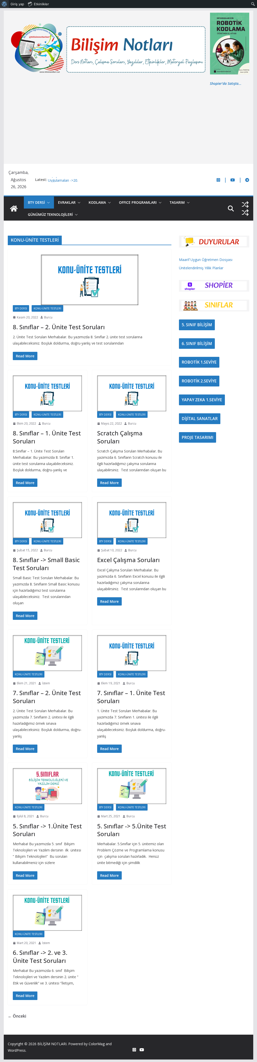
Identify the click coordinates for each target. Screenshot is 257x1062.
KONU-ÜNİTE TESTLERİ (47, 308)
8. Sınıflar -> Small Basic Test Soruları (46, 564)
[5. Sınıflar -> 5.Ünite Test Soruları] (131, 786)
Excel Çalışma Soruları (128, 560)
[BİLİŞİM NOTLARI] (14, 209)
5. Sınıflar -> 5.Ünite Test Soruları (131, 830)
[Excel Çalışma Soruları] (131, 520)
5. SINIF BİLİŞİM (197, 324)
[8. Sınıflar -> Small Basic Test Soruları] (47, 520)
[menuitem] (4, 4)
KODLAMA (97, 202)
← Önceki (17, 1016)
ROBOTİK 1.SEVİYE (199, 362)
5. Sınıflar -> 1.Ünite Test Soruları (47, 830)
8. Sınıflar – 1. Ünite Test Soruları (47, 437)
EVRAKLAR (67, 202)
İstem (46, 683)
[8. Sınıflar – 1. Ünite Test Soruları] (47, 393)
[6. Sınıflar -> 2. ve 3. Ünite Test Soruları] (47, 913)
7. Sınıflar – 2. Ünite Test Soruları (47, 697)
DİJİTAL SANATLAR (200, 418)
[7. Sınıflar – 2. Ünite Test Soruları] (47, 653)
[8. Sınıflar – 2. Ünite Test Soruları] (89, 279)
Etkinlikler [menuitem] (41, 4)
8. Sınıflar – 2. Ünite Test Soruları (59, 327)
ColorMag (97, 1043)
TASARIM (177, 202)
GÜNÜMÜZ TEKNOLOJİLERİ (50, 214)
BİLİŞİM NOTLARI (52, 1043)
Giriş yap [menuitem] (17, 4)
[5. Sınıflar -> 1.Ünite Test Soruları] (47, 786)
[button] (47, 202)
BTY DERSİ (36, 202)
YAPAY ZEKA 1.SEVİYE (202, 400)
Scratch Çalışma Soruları (120, 437)
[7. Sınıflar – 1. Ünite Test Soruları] (131, 653)
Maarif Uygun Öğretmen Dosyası (205, 259)
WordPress (17, 1050)
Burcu (48, 317)
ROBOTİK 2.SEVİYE (199, 381)
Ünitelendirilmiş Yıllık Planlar (201, 268)
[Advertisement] (128, 124)
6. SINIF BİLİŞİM (197, 343)
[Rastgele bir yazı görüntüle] (245, 205)
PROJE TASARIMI (197, 437)
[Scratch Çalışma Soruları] (131, 393)
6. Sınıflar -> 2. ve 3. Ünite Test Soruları (40, 956)
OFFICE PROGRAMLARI (138, 202)
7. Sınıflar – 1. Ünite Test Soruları (131, 697)
